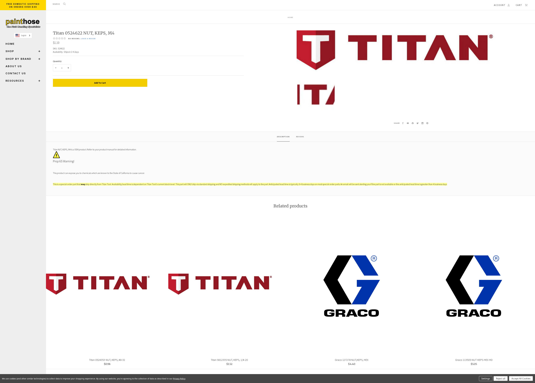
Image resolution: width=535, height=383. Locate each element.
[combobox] (23, 35)
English (23, 35)
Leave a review (88, 38)
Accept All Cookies (521, 378)
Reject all (500, 378)
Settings (485, 378)
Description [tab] (283, 137)
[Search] (64, 4)
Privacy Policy (179, 378)
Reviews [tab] (300, 137)
